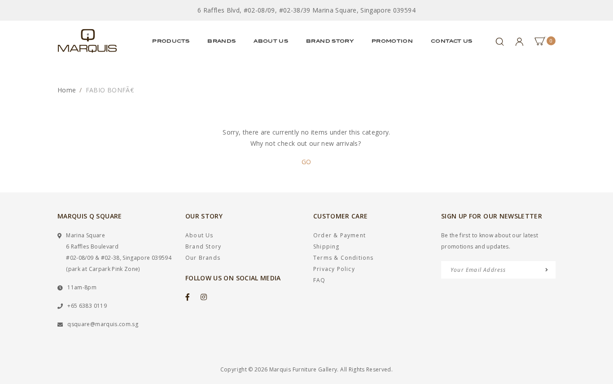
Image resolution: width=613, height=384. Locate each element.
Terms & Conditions (343, 258)
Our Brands (202, 258)
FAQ (319, 280)
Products (170, 41)
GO (306, 161)
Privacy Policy (334, 269)
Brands (221, 41)
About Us (271, 41)
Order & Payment (339, 235)
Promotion (392, 41)
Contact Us (452, 41)
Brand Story (330, 41)
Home (66, 90)
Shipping (326, 246)
